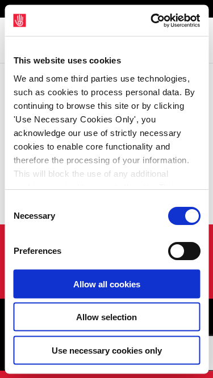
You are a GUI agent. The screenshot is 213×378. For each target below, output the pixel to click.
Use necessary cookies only (107, 350)
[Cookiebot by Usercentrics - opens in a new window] (151, 20)
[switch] (184, 251)
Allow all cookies (106, 283)
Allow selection (106, 317)
